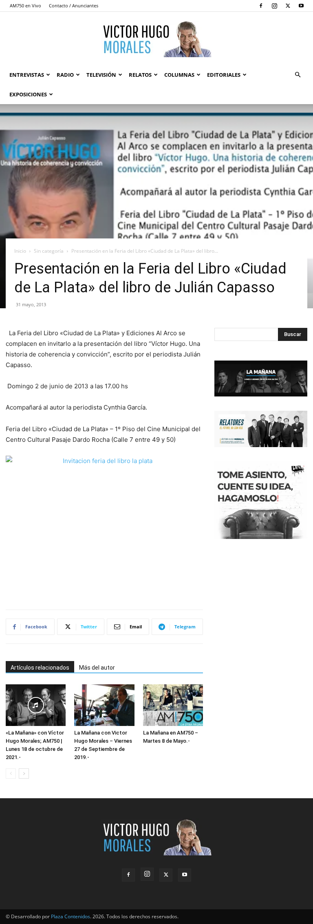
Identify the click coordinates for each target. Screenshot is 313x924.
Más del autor (97, 667)
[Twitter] (288, 5)
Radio (65, 74)
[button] (297, 75)
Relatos (140, 74)
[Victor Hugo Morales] (156, 38)
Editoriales (223, 74)
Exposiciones (28, 94)
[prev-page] (11, 773)
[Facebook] (261, 5)
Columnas (179, 74)
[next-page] (24, 773)
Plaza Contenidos (70, 916)
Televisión (101, 74)
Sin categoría (49, 250)
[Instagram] (274, 5)
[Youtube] (301, 5)
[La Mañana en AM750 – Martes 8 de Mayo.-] (173, 705)
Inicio (20, 250)
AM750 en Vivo (25, 5)
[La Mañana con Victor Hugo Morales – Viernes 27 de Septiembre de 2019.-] (104, 705)
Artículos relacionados (40, 667)
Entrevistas (26, 74)
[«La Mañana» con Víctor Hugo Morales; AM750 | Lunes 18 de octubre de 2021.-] (36, 705)
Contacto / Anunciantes (73, 5)
